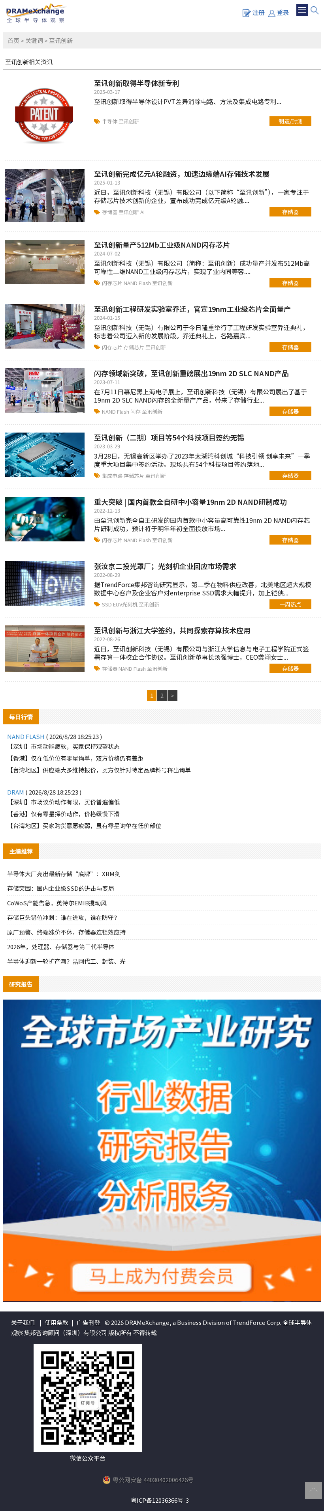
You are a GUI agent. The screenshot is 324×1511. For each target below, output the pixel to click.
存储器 (110, 212)
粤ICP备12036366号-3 (160, 1500)
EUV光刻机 (126, 604)
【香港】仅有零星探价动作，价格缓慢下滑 (63, 814)
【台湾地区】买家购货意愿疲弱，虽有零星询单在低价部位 (84, 825)
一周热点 (290, 604)
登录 (283, 12)
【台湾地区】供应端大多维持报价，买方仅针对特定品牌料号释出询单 (99, 770)
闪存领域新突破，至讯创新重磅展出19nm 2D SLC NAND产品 (191, 373)
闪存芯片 (113, 283)
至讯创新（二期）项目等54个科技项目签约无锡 (169, 437)
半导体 (110, 121)
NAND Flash (138, 283)
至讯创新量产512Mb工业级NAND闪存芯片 (162, 244)
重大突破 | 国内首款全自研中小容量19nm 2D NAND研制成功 (190, 501)
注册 (258, 12)
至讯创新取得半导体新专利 (136, 83)
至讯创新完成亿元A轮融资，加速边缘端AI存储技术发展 (181, 173)
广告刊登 (88, 1322)
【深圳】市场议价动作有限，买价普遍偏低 (63, 802)
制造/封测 (291, 121)
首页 (13, 40)
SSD (107, 604)
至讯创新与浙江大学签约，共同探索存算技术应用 (172, 630)
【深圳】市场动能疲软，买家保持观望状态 (63, 746)
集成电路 (113, 475)
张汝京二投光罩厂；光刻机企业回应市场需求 (165, 566)
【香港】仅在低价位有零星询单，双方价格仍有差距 (75, 758)
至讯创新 (129, 121)
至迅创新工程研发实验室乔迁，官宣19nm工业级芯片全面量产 (192, 309)
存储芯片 (134, 347)
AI (142, 212)
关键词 (34, 40)
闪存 (136, 411)
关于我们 (23, 1322)
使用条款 (56, 1322)
